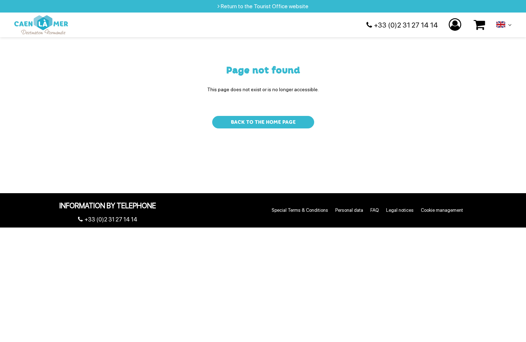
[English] (504, 26)
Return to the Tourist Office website (264, 6)
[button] (480, 24)
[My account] (456, 24)
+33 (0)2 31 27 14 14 (406, 25)
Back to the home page (263, 122)
